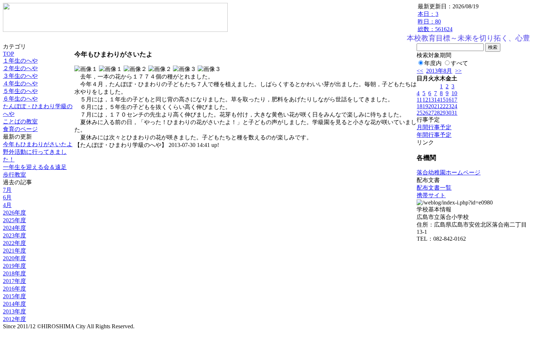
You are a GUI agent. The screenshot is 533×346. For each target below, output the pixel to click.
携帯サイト (431, 195)
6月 (7, 197)
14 (437, 100)
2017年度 (14, 281)
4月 (7, 205)
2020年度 (14, 258)
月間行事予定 (434, 127)
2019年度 (14, 266)
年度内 (433, 63)
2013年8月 (439, 71)
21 (437, 106)
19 (425, 106)
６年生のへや (20, 99)
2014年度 (14, 304)
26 (425, 113)
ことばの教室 (20, 121)
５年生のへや (20, 91)
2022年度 (14, 243)
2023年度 (14, 235)
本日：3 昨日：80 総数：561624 (435, 21)
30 (448, 113)
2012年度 (14, 319)
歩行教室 (14, 175)
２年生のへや (20, 68)
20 (431, 106)
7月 (7, 190)
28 (437, 113)
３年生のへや (20, 76)
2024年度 (14, 228)
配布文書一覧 (434, 188)
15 (443, 100)
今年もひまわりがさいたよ (38, 144)
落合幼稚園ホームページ (448, 172)
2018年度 (14, 273)
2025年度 (14, 220)
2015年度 (14, 296)
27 (431, 113)
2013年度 (14, 311)
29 (443, 113)
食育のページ (20, 129)
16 (448, 100)
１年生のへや (20, 61)
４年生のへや (20, 83)
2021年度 (14, 251)
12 (425, 100)
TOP (8, 54)
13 (431, 100)
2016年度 (14, 289)
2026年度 (14, 213)
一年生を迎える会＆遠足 (35, 167)
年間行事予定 (434, 135)
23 (448, 106)
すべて (459, 63)
